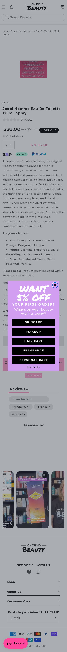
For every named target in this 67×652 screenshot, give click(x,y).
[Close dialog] (55, 285)
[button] (33, 323)
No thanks (33, 367)
